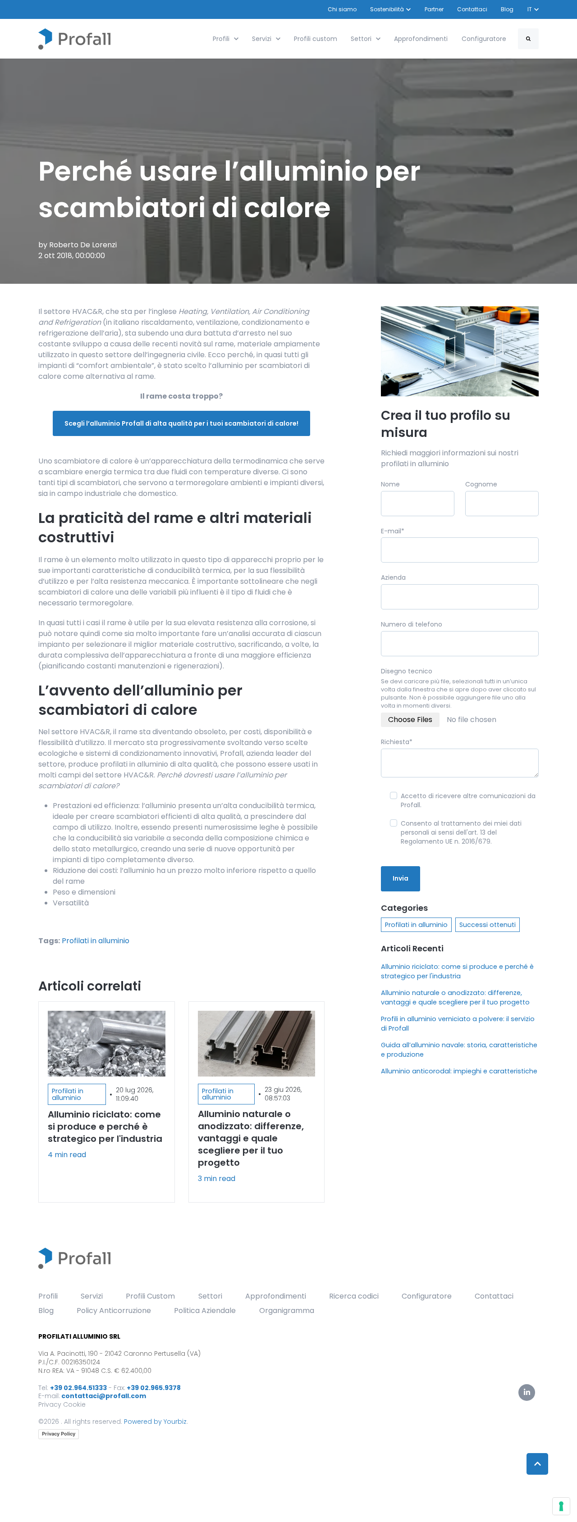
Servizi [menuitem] (92, 1296)
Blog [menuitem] (46, 1310)
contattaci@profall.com (103, 1395)
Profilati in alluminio (95, 941)
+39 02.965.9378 (154, 1387)
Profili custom (315, 38)
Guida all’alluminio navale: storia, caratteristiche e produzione (459, 1049)
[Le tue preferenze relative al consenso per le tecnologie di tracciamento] (561, 1506)
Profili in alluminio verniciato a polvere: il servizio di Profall (458, 1023)
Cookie (74, 1404)
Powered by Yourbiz (155, 1421)
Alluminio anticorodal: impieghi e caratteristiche (459, 1071)
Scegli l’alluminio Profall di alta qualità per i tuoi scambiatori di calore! (181, 423)
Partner (434, 9)
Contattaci (472, 9)
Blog (507, 9)
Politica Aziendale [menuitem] (205, 1310)
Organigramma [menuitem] (286, 1310)
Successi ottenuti (487, 924)
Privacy (49, 1404)
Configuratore (484, 38)
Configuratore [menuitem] (427, 1296)
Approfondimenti (421, 38)
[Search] (528, 38)
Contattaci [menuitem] (494, 1296)
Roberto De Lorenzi (83, 245)
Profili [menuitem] (48, 1296)
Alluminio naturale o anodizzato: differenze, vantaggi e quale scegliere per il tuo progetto (455, 997)
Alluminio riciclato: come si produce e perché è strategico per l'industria (457, 971)
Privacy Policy (58, 1434)
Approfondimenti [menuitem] (275, 1296)
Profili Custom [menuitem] (150, 1296)
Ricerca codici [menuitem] (354, 1296)
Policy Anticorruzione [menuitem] (114, 1310)
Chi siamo (342, 9)
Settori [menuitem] (210, 1296)
